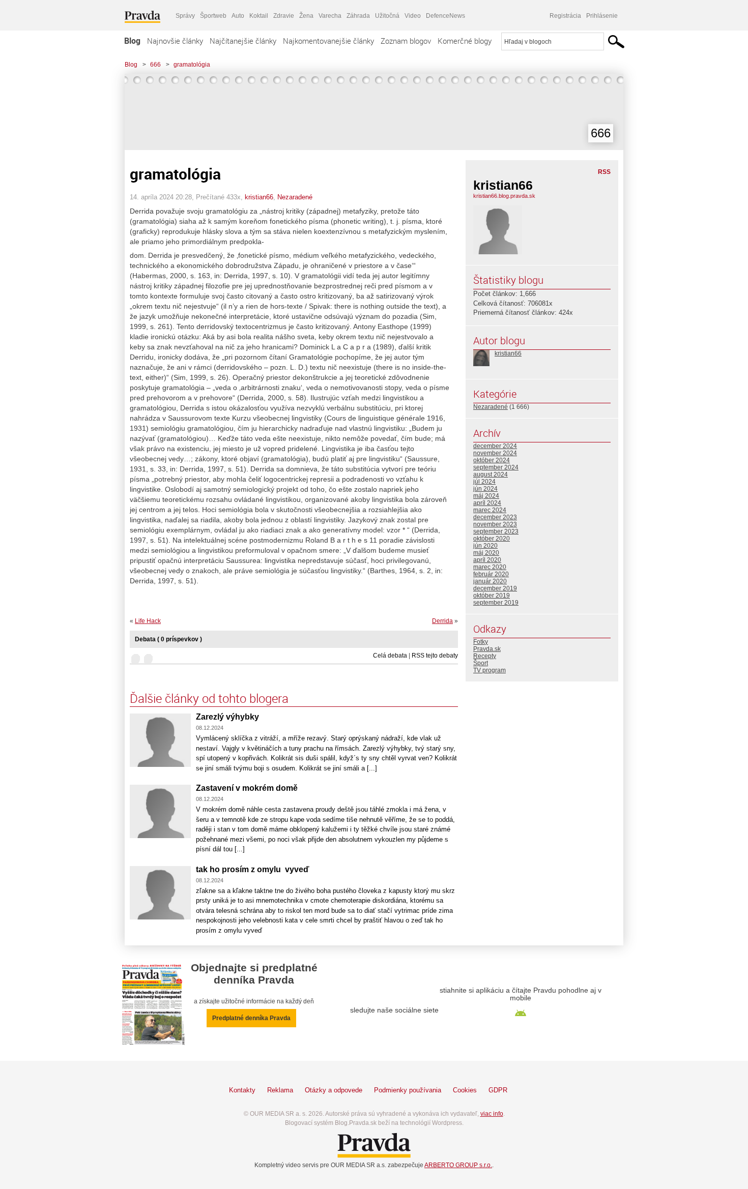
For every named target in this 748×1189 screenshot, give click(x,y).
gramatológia (192, 64)
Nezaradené (294, 197)
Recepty (484, 656)
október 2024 (491, 460)
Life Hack (148, 621)
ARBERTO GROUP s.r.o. (458, 1165)
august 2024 (490, 474)
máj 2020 (486, 552)
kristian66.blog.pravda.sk (504, 196)
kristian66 (259, 197)
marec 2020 (489, 567)
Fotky (480, 641)
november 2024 (495, 453)
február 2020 (491, 574)
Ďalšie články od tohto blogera (209, 698)
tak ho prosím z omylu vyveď (252, 869)
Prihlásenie (602, 15)
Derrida (442, 621)
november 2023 (495, 524)
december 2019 (495, 588)
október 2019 (491, 595)
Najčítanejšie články (243, 41)
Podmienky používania (407, 1090)
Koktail (258, 15)
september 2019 (496, 602)
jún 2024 (485, 488)
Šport (480, 663)
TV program (489, 670)
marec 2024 (489, 510)
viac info (491, 1113)
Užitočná (387, 15)
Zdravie (283, 15)
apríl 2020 (487, 559)
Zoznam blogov (406, 41)
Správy (185, 15)
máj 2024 (486, 495)
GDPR (497, 1090)
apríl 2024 (487, 503)
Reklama (280, 1090)
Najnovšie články (175, 41)
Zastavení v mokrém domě (247, 788)
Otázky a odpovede (333, 1090)
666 (155, 64)
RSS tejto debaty (435, 655)
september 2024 (496, 467)
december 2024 (495, 446)
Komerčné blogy (465, 41)
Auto (238, 15)
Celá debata (390, 655)
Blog (132, 40)
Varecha (330, 15)
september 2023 (496, 531)
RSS (604, 171)
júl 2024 (484, 481)
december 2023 (495, 517)
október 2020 (491, 538)
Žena (306, 15)
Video (413, 15)
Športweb (213, 15)
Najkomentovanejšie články (328, 41)
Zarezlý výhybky (227, 716)
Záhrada (358, 15)
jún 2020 (485, 545)
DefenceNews (445, 15)
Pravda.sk (487, 648)
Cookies (465, 1090)
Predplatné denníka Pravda (251, 1018)
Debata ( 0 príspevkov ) (168, 639)
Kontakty (242, 1090)
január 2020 (490, 581)
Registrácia (565, 15)
